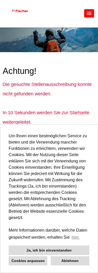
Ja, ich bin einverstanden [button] (49, 250)
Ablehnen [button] (70, 261)
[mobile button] (89, 13)
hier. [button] (75, 237)
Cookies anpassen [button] (28, 261)
